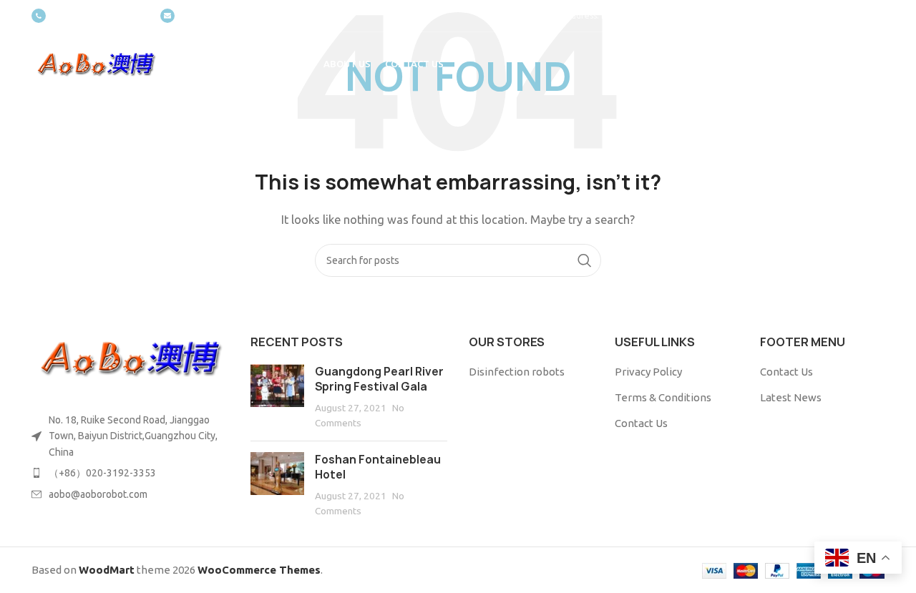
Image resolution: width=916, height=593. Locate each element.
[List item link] (130, 473)
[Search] (877, 64)
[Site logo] (95, 63)
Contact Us (641, 423)
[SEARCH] (584, 260)
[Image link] (130, 357)
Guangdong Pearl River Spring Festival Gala (379, 379)
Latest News (791, 397)
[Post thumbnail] (277, 397)
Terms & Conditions (663, 397)
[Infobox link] (88, 16)
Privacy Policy (648, 372)
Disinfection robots (517, 372)
